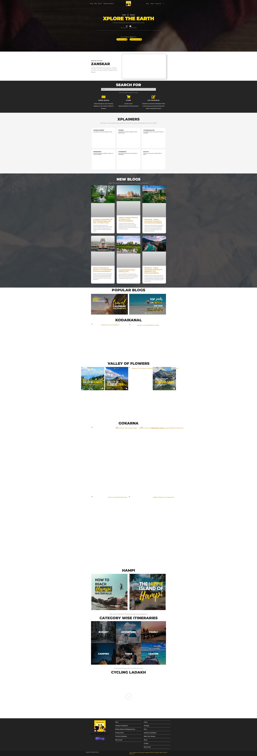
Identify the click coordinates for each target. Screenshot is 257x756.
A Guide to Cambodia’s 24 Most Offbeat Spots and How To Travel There (102, 221)
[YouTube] (92, 734)
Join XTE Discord (100, 738)
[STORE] (128, 97)
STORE (128, 100)
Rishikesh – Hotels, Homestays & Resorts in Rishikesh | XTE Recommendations (153, 270)
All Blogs (146, 725)
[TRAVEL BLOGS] (103, 97)
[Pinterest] (108, 734)
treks (128, 653)
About (145, 740)
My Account (118, 740)
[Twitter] (101, 734)
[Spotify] (103, 734)
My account (147, 747)
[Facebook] (96, 734)
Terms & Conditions (121, 736)
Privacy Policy (119, 733)
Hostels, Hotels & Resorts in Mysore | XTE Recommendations (128, 219)
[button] (128, 696)
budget (103, 632)
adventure (128, 632)
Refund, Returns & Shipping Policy (125, 729)
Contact (146, 743)
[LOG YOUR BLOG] (153, 97)
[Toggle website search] (164, 3)
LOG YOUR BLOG (153, 100)
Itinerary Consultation (121, 725)
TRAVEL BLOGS (103, 100)
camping (103, 653)
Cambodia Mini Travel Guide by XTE (127, 270)
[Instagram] (94, 734)
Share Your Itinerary (149, 736)
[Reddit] (99, 734)
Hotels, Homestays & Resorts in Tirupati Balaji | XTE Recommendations (102, 269)
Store (117, 722)
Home (145, 722)
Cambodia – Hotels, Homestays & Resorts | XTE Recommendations (153, 221)
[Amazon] (105, 734)
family (153, 632)
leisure (153, 653)
